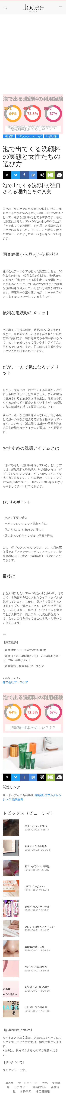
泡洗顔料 (17, 799)
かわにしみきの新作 (36, 966)
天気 (45, 1083)
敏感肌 (39, 795)
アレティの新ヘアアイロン (39, 926)
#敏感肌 (8, 136)
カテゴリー (21, 1087)
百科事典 (25, 1091)
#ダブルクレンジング (30, 136)
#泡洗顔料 (51, 136)
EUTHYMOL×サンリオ (37, 906)
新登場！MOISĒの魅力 (37, 986)
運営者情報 (43, 1091)
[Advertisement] (33, 51)
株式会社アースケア (15, 682)
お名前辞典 (39, 1087)
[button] (5, 7)
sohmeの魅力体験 (35, 946)
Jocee (9, 1083)
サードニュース (28, 1083)
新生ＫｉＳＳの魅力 (36, 846)
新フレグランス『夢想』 (38, 866)
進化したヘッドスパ (36, 826)
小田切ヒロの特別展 (36, 1007)
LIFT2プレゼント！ (35, 886)
